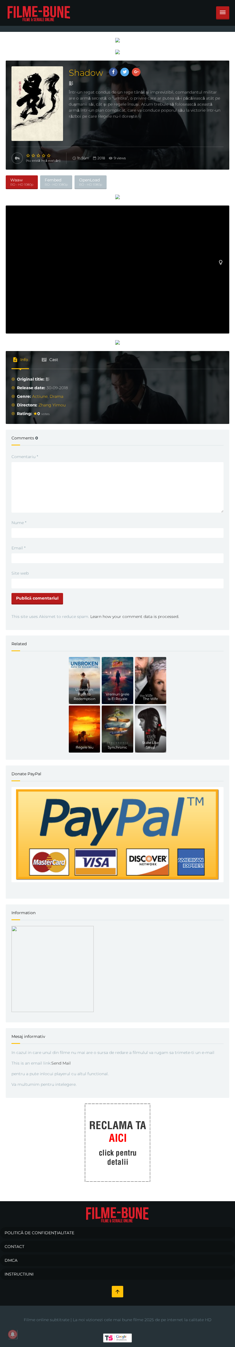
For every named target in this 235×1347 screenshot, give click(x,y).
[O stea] (28, 155)
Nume (18, 522)
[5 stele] (49, 155)
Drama (56, 396)
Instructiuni (19, 1274)
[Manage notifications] (12, 1334)
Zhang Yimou (52, 405)
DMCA (11, 1260)
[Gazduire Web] (117, 39)
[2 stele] (33, 155)
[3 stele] (38, 155)
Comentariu (24, 456)
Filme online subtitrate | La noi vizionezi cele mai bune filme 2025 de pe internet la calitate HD (117, 1319)
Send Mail (61, 1063)
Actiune (40, 396)
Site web (20, 573)
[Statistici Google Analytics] (117, 1337)
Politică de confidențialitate (39, 1232)
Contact (14, 1246)
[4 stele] (43, 155)
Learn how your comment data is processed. (134, 616)
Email (18, 548)
